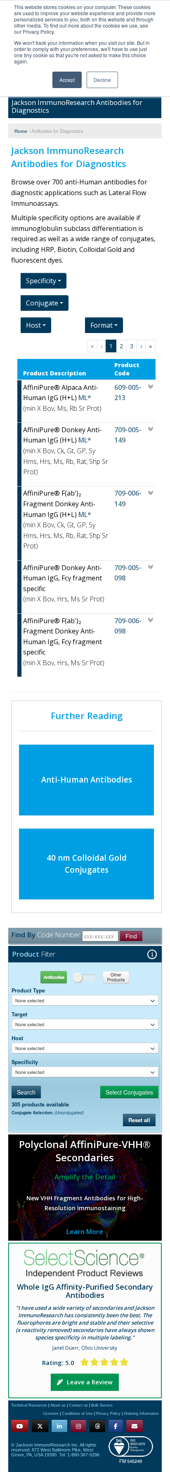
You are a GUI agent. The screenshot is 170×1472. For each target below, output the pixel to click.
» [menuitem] (150, 346)
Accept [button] (67, 79)
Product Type (28, 990)
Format (101, 325)
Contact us (78, 1405)
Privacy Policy (108, 1413)
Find (131, 936)
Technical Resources (29, 1405)
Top (118, 1456)
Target (19, 1014)
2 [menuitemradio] (121, 346)
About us (58, 1405)
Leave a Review (90, 1382)
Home (20, 131)
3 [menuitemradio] (131, 346)
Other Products (121, 977)
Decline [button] (102, 79)
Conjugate (42, 302)
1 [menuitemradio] (111, 346)
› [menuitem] (141, 346)
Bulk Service (102, 1405)
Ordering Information (141, 1413)
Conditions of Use (77, 1413)
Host (17, 1038)
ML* (84, 397)
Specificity (25, 1062)
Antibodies (48, 977)
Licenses (51, 1413)
